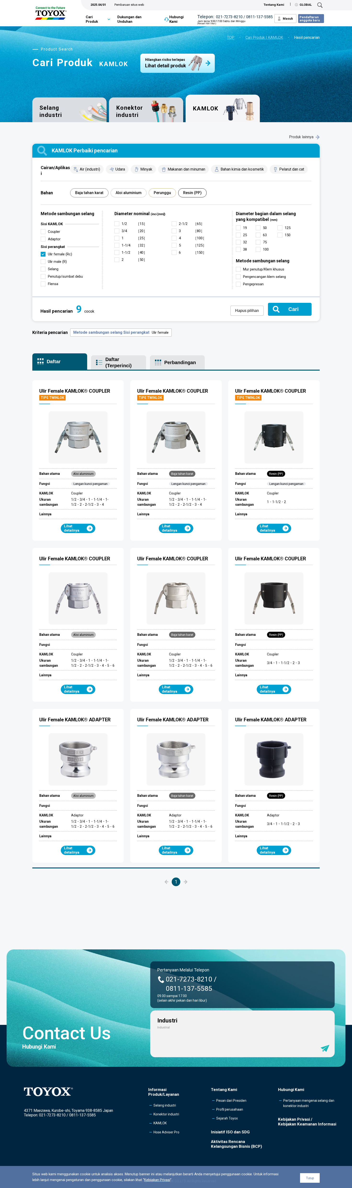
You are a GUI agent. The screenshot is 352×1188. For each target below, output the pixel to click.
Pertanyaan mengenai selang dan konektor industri (308, 1103)
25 (245, 235)
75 (265, 242)
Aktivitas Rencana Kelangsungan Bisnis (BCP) (236, 1144)
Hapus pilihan (247, 311)
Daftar (54, 361)
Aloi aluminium (129, 192)
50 (265, 228)
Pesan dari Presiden (231, 1100)
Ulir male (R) (57, 261)
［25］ (134, 238)
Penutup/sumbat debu (65, 276)
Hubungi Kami (176, 19)
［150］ (192, 252)
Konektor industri (129, 111)
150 (287, 235)
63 (265, 235)
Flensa (53, 284)
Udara (120, 169)
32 (245, 242)
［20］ (134, 231)
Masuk (288, 18)
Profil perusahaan (229, 1109)
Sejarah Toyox (227, 1118)
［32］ (134, 245)
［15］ (134, 224)
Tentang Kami (274, 4)
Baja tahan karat (89, 192)
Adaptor (54, 239)
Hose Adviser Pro (166, 1132)
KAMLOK (160, 1123)
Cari (293, 309)
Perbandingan (180, 362)
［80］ (191, 231)
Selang (53, 269)
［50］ (134, 260)
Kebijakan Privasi (157, 1180)
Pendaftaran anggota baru (310, 18)
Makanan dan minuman (186, 169)
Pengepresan (253, 284)
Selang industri (51, 111)
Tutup (310, 1178)
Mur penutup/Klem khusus (263, 269)
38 (245, 249)
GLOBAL (306, 4)
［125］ (192, 245)
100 (266, 249)
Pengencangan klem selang (264, 277)
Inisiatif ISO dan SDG (230, 1132)
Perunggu (162, 192)
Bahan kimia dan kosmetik (242, 169)
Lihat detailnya (71, 528)
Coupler (54, 232)
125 (287, 228)
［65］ (191, 224)
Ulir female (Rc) (60, 254)
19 (245, 228)
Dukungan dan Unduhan (129, 19)
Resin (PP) (192, 192)
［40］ (134, 252)
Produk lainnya (301, 137)
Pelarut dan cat (291, 169)
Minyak (146, 169)
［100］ (192, 238)
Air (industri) (90, 169)
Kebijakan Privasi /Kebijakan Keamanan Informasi (307, 1121)
